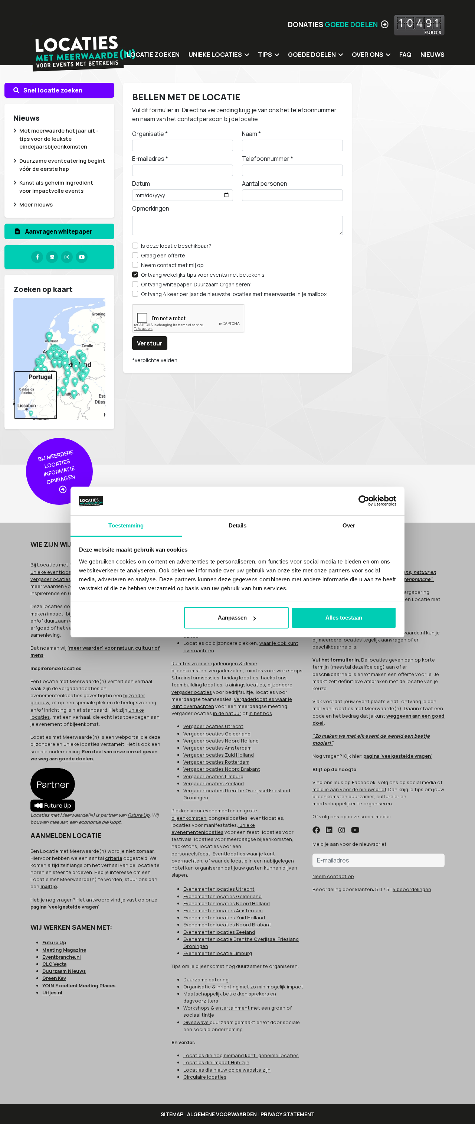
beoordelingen (412, 889)
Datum (141, 183)
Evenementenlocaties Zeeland (219, 932)
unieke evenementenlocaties (213, 828)
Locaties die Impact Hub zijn (216, 1062)
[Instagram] (67, 257)
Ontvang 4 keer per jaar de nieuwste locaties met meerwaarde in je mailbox (234, 294)
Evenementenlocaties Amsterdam (223, 910)
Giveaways (196, 1022)
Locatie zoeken (153, 54)
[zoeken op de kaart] (59, 358)
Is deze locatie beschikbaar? (176, 245)
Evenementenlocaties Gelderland (222, 896)
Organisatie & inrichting (211, 986)
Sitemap (172, 1114)
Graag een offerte (163, 255)
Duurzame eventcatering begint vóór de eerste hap (62, 164)
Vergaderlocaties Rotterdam (216, 761)
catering (218, 979)
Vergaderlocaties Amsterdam (217, 747)
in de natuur (227, 713)
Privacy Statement (288, 1114)
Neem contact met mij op (172, 265)
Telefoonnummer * (267, 159)
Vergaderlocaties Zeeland (213, 783)
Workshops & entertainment (217, 1007)
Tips (265, 54)
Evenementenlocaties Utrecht (219, 889)
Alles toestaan (343, 617)
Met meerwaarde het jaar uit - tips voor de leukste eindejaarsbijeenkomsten (58, 138)
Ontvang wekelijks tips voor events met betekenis (203, 274)
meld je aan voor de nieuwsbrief (349, 789)
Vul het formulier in (335, 659)
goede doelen (76, 758)
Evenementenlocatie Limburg (217, 953)
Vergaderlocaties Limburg (213, 776)
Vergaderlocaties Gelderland (216, 733)
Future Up (139, 815)
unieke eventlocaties (55, 572)
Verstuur (150, 343)
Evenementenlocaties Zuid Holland (224, 917)
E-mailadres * (150, 159)
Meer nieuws (36, 204)
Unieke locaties (215, 54)
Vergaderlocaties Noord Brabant (221, 769)
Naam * (251, 134)
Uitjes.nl (52, 992)
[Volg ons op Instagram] (341, 830)
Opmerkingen (150, 208)
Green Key (54, 978)
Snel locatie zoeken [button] (52, 90)
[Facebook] (37, 257)
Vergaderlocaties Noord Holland (221, 740)
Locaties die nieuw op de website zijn (227, 1069)
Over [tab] (349, 525)
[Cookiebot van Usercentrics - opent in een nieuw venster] (363, 501)
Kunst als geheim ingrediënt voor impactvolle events (56, 186)
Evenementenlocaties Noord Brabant (227, 924)
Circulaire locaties (204, 1076)
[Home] (84, 48)
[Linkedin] (52, 257)
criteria (113, 858)
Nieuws (432, 54)
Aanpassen (232, 617)
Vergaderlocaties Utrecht (213, 726)
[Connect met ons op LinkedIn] (329, 830)
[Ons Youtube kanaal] (82, 257)
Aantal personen (264, 183)
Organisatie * (150, 134)
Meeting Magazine (64, 949)
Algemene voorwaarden (222, 1114)
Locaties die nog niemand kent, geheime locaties (241, 1055)
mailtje (48, 886)
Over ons (367, 54)
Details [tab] (238, 525)
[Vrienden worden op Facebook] (316, 830)
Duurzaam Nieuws (64, 971)
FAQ (405, 54)
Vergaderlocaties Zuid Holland (218, 754)
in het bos (260, 713)
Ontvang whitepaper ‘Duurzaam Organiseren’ (196, 284)
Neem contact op (333, 876)
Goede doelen (312, 54)
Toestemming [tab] (126, 525)
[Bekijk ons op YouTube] (355, 830)
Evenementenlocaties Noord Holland (226, 903)
